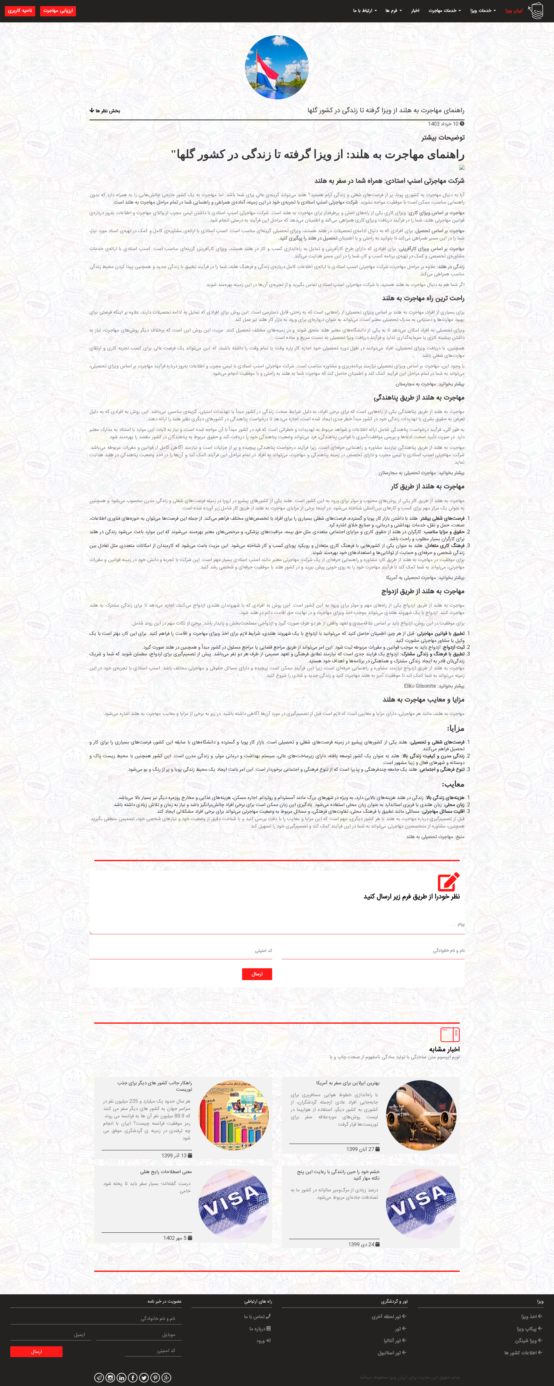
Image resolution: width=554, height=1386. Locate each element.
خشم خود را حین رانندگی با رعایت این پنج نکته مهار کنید (338, 1175)
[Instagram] (109, 1378)
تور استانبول (390, 1353)
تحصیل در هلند (322, 238)
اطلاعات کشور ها (521, 1353)
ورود (261, 1341)
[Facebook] (132, 1378)
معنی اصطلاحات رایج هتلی (166, 1172)
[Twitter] (143, 1378)
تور (398, 1329)
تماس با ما (255, 1317)
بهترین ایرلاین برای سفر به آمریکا (348, 1083)
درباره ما (257, 1329)
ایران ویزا (514, 11)
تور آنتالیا (393, 1341)
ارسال (257, 974)
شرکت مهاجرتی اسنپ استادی (329, 202)
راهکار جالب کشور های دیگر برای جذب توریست (154, 1086)
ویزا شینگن (526, 1341)
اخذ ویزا (529, 1317)
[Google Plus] (165, 1378)
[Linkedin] (120, 1378)
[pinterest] (154, 1378)
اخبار (415, 11)
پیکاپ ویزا (527, 1329)
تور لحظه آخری (387, 1317)
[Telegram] (98, 1378)
